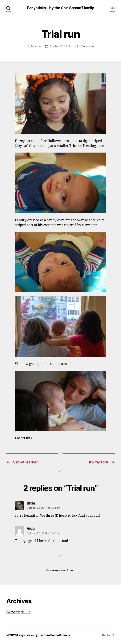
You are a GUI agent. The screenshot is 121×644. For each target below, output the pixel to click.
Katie (38, 46)
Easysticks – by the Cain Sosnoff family (43, 635)
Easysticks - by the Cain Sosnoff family (60, 8)
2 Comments (86, 46)
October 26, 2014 (59, 46)
